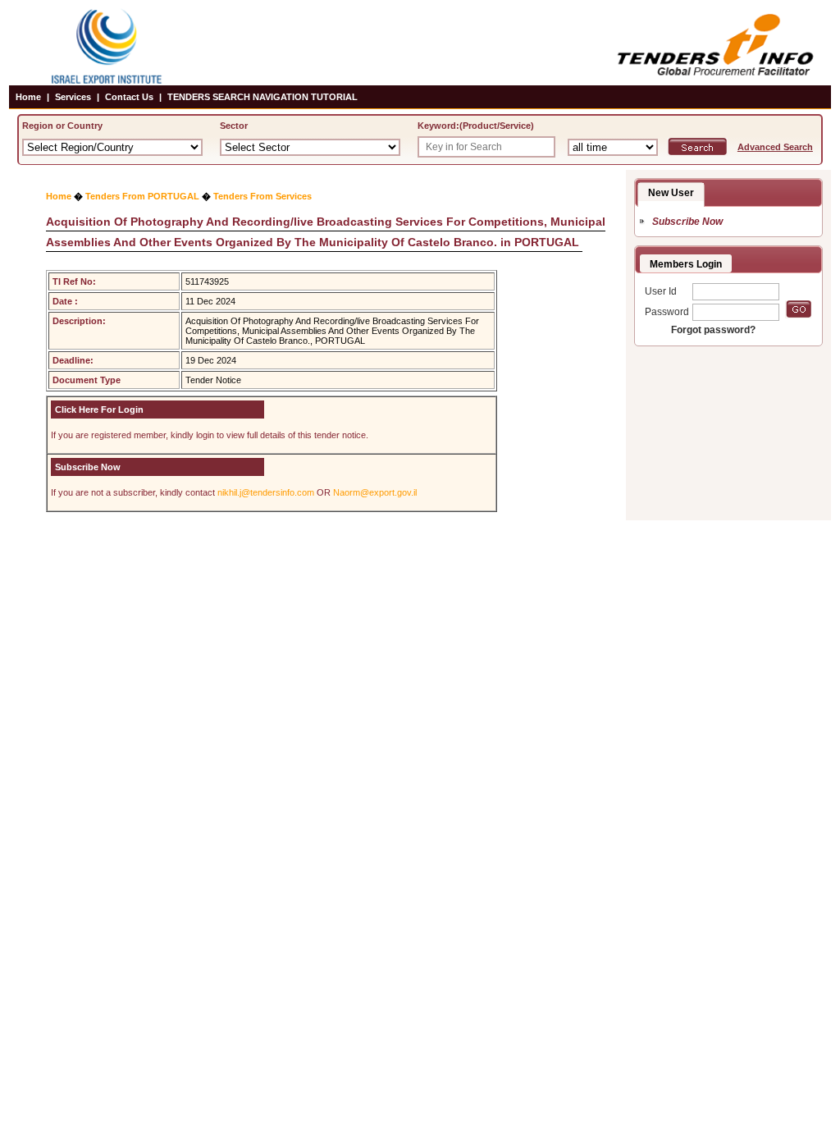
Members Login (686, 264)
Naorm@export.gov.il (375, 492)
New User (671, 193)
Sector (234, 125)
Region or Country (62, 125)
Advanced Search (775, 147)
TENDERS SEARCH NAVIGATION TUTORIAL (262, 97)
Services (73, 97)
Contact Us (129, 97)
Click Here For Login (99, 409)
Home (28, 97)
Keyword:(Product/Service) (476, 125)
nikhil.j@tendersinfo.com (265, 492)
